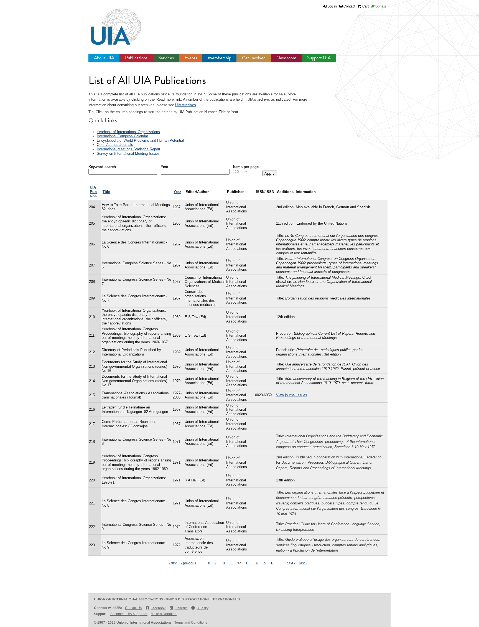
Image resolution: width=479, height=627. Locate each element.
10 (223, 563)
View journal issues (291, 395)
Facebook (158, 608)
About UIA (104, 57)
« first (173, 563)
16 (272, 563)
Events (191, 57)
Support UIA (319, 57)
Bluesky (202, 608)
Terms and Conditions (190, 623)
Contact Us (133, 608)
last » (303, 563)
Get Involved (254, 57)
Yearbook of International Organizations (128, 132)
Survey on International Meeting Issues (128, 153)
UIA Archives (185, 105)
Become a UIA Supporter (128, 614)
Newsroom (286, 57)
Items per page (246, 167)
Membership (219, 57)
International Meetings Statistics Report (128, 149)
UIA (109, 23)
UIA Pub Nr (93, 191)
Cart (365, 6)
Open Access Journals (115, 145)
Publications (136, 57)
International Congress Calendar (122, 136)
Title (106, 192)
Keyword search (102, 167)
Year (164, 167)
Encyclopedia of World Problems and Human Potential (140, 140)
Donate (380, 6)
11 (231, 563)
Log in (332, 6)
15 (264, 563)
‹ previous (188, 563)
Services (166, 57)
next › (291, 563)
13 (247, 563)
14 (256, 563)
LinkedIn (181, 608)
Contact (349, 6)
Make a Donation (164, 614)
